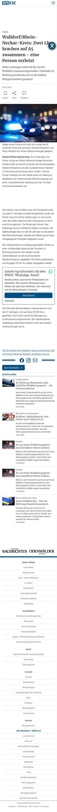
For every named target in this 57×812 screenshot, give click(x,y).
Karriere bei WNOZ (28, 798)
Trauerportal (28, 756)
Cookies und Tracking (41, 806)
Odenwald (28, 621)
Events (28, 677)
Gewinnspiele (28, 708)
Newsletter (28, 588)
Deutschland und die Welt (28, 642)
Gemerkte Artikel (28, 593)
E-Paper (28, 583)
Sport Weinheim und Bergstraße (28, 654)
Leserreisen (28, 713)
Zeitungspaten (29, 782)
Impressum (9, 300)
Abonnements (28, 725)
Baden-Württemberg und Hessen (28, 637)
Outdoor (28, 703)
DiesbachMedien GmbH (28, 803)
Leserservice (29, 736)
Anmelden (28, 567)
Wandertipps (28, 687)
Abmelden (28, 603)
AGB (30, 806)
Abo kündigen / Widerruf (28, 730)
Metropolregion (28, 631)
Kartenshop (28, 682)
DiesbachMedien (28, 777)
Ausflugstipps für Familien (28, 692)
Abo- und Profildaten (28, 578)
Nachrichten (29, 611)
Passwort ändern (29, 598)
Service (28, 720)
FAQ (29, 772)
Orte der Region (28, 626)
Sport (28, 649)
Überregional (28, 664)
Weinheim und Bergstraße (28, 616)
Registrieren (28, 572)
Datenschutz (22, 806)
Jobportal (28, 762)
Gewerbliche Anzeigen (28, 746)
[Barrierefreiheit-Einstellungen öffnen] (52, 45)
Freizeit (28, 672)
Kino (28, 697)
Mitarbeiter (28, 788)
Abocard (28, 741)
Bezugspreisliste (29, 793)
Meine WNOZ (28, 562)
